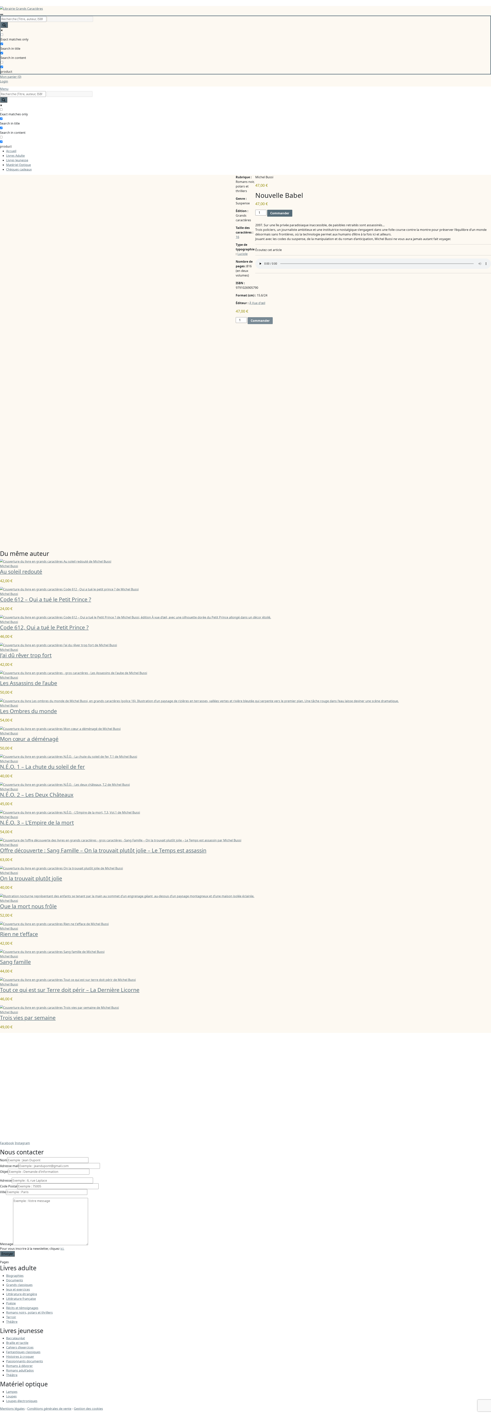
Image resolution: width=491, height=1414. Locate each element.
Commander (279, 213)
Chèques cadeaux (19, 169)
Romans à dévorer (19, 1366)
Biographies (15, 1276)
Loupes (11, 1396)
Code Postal (8, 1186)
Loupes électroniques (21, 1401)
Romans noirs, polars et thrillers (29, 1312)
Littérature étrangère (21, 1294)
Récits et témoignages (22, 1308)
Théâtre (11, 1322)
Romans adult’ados (20, 1370)
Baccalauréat (15, 1338)
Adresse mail (9, 1166)
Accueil (11, 151)
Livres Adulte (15, 156)
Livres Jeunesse (17, 160)
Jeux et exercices (18, 1289)
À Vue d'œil (257, 303)
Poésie (11, 1303)
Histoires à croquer (20, 1357)
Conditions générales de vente (49, 1409)
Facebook (7, 1143)
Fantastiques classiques (23, 1352)
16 (237, 237)
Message (6, 1244)
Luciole (242, 254)
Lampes (11, 1392)
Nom (3, 1160)
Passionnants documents (24, 1361)
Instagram (22, 1143)
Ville (3, 1192)
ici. (62, 1248)
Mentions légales (12, 1409)
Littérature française (21, 1299)
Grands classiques (19, 1285)
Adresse (6, 1180)
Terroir (11, 1317)
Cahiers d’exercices (20, 1347)
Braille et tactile (17, 1343)
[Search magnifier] (4, 25)
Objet (4, 1172)
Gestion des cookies (88, 1409)
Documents (14, 1280)
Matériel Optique (18, 165)
